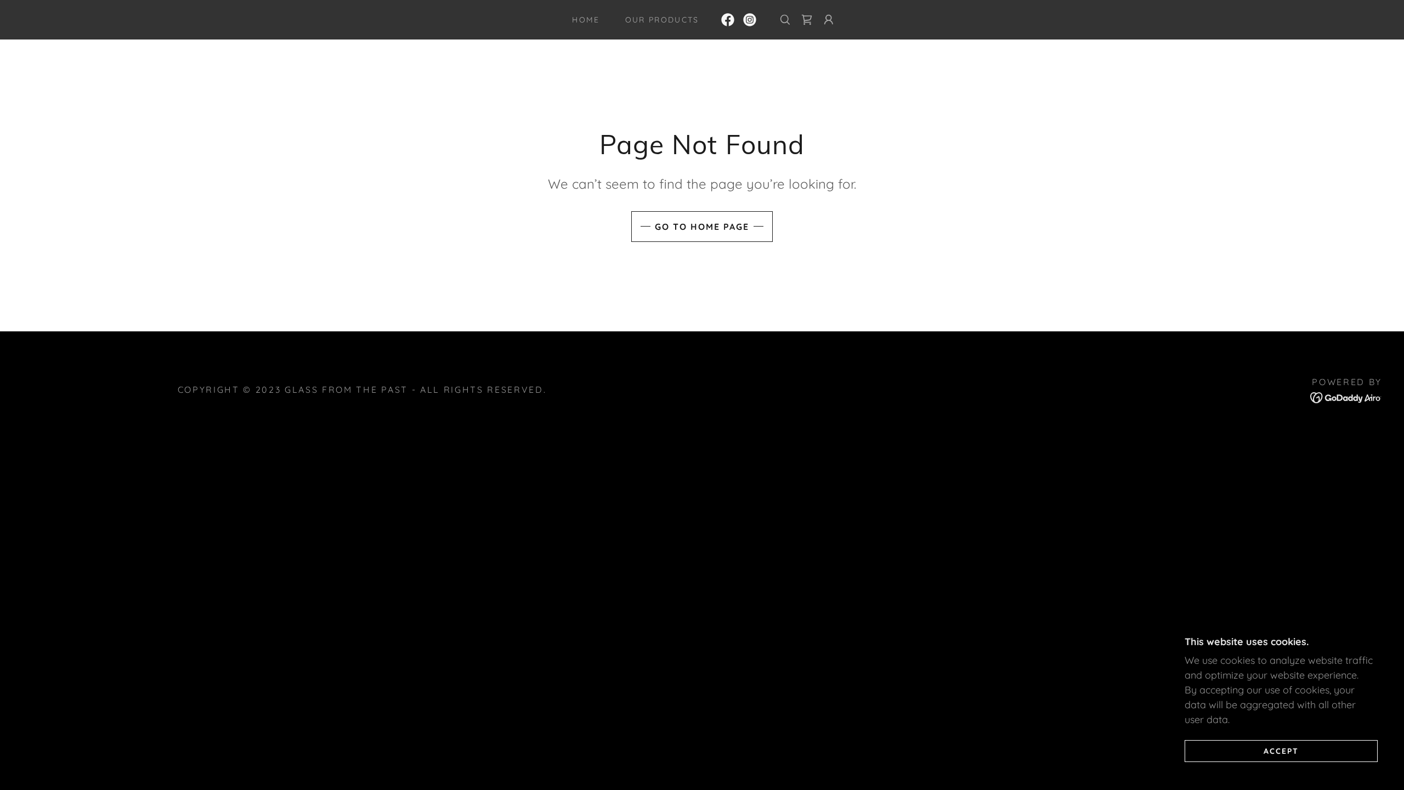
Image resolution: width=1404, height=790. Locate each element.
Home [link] (585, 20)
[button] (829, 20)
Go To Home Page (702, 226)
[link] (728, 20)
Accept (1281, 750)
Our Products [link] (662, 20)
